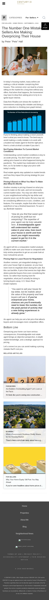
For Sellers (7, 23)
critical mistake (18, 84)
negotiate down (21, 268)
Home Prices (18, 23)
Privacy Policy (32, 554)
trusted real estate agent (15, 143)
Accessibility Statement (16, 557)
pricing (14, 158)
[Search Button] (44, 17)
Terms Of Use (15, 554)
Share (45, 27)
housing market (18, 82)
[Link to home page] (24, 3)
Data (6, 102)
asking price (28, 95)
